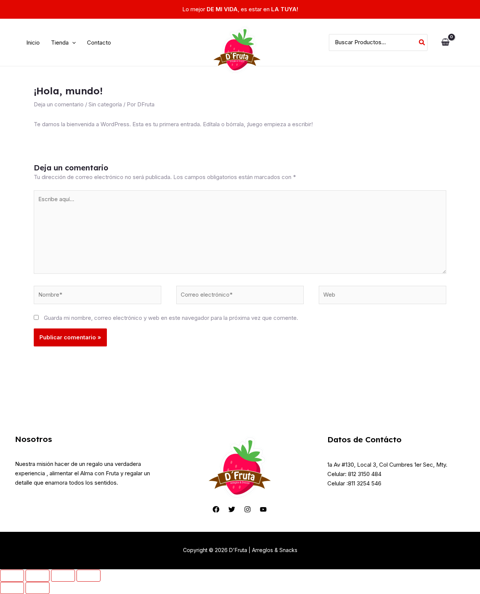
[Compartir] (63, 576)
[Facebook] (216, 509)
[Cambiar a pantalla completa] (38, 576)
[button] (63, 42)
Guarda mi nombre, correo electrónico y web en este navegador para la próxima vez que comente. (171, 317)
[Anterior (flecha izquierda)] (12, 588)
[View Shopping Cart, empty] (445, 43)
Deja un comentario (59, 104)
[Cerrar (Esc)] (88, 576)
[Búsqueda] (422, 42)
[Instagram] (247, 509)
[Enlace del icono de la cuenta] (463, 42)
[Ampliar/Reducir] (12, 576)
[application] (72, 42)
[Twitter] (231, 509)
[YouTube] (263, 509)
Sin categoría (105, 104)
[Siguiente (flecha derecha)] (38, 588)
